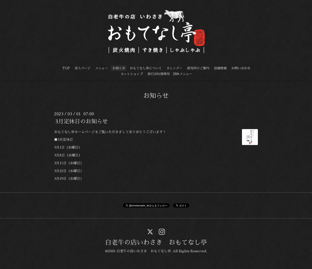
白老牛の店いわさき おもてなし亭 (156, 242)
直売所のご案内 (198, 68)
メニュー (101, 68)
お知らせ (118, 68)
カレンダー (174, 68)
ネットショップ (132, 73)
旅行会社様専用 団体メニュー (170, 73)
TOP (66, 68)
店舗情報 (220, 68)
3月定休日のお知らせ (81, 121)
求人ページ (82, 68)
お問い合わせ (240, 68)
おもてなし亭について (146, 68)
